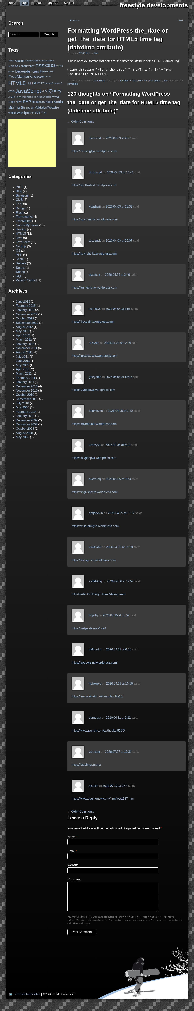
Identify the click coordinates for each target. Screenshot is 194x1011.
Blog (19, 191)
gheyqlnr (95, 377)
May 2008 (22, 437)
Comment (74, 879)
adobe (11, 60)
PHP (140, 80)
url (32, 107)
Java (11, 90)
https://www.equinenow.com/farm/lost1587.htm (103, 798)
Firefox (44, 71)
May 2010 (22, 407)
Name (71, 836)
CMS (95, 80)
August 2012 (24, 327)
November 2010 (27, 390)
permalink (72, 84)
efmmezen (96, 411)
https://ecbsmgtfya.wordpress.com (94, 151)
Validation (41, 107)
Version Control (26, 280)
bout (37, 2)
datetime (124, 80)
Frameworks (24, 216)
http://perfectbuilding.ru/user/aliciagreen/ (98, 594)
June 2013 (23, 301)
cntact (69, 2)
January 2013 (25, 310)
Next (182, 20)
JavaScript (28, 91)
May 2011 (22, 365)
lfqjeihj (93, 615)
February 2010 (26, 411)
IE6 (38, 83)
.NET (19, 187)
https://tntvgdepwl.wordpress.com (94, 458)
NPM (19, 101)
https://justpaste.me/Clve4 (89, 628)
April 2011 (23, 369)
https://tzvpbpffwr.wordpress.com (93, 389)
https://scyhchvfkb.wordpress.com (94, 253)
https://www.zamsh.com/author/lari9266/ (98, 730)
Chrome (13, 65)
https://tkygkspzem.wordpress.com (94, 492)
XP (45, 113)
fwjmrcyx (95, 308)
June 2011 (23, 360)
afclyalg (94, 342)
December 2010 (27, 386)
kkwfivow (95, 547)
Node (11, 101)
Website (72, 865)
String (25, 107)
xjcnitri (93, 785)
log (24, 2)
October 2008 (25, 428)
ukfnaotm (95, 649)
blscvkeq (95, 479)
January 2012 (25, 344)
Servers (21, 263)
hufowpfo (95, 683)
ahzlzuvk (95, 240)
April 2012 (23, 335)
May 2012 (22, 331)
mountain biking (44, 97)
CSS (39, 65)
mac (24, 97)
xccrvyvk (94, 445)
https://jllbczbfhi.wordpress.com (92, 321)
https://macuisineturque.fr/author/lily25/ (97, 696)
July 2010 (22, 403)
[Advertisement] (32, 143)
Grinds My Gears (27, 225)
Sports (20, 267)
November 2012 (27, 314)
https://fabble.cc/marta (86, 764)
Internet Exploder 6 (53, 83)
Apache (19, 60)
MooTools (31, 97)
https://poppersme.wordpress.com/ (94, 662)
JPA (44, 90)
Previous (73, 20)
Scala (58, 102)
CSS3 (50, 65)
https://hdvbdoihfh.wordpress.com (94, 423)
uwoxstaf (95, 138)
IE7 (42, 83)
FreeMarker (18, 76)
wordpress (154, 80)
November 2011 (26, 348)
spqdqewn (96, 513)
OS (18, 250)
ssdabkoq (95, 581)
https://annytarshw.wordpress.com (94, 287)
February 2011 (25, 377)
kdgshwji (95, 206)
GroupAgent (37, 76)
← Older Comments (80, 121)
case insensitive (32, 60)
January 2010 (25, 416)
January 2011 (25, 382)
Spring (14, 107)
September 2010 (27, 399)
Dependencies (27, 71)
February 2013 (26, 305)
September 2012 (27, 322)
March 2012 (24, 339)
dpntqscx (95, 717)
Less (19, 96)
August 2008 (24, 433)
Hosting (21, 229)
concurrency (27, 65)
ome (11, 2)
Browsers (22, 195)
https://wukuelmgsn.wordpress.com (95, 526)
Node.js (21, 246)
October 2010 (25, 394)
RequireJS (38, 101)
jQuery (55, 90)
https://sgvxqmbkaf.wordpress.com (95, 219)
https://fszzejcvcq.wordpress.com (94, 560)
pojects (53, 2)
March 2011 (24, 373)
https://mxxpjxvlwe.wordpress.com (94, 355)
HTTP (31, 83)
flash (51, 71)
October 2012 (25, 318)
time (146, 80)
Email (71, 851)
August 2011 (24, 352)
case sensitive (47, 60)
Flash (19, 212)
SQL (19, 276)
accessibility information (27, 994)
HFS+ (48, 77)
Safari (49, 101)
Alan (95, 53)
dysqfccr (94, 274)
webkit (12, 112)
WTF (39, 113)
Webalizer (53, 107)
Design (21, 208)
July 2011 (22, 356)
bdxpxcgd (95, 172)
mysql (55, 96)
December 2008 (27, 424)
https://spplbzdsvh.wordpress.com (94, 185)
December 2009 (27, 420)
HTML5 (103, 80)
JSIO (11, 96)
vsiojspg (94, 751)
